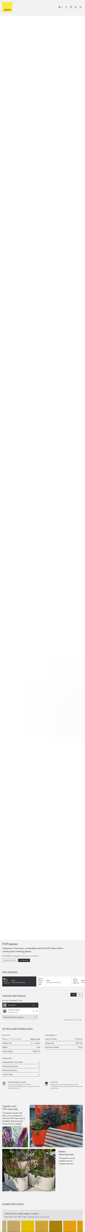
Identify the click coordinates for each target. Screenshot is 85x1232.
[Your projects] (75, 7)
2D (80, 995)
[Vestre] (7, 7)
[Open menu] (80, 7)
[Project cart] (71, 7)
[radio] (19, 981)
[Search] (66, 7)
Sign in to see (35, 1039)
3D (74, 995)
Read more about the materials (20, 1017)
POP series (6, 956)
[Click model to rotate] (65, 1006)
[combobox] (20, 1011)
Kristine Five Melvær (30, 956)
